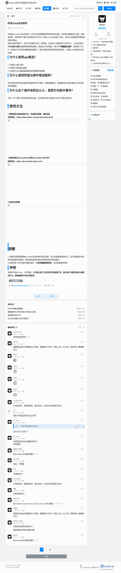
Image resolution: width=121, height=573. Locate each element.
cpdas (15, 355)
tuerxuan (16, 420)
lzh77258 (16, 459)
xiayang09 (16, 479)
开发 (66, 8)
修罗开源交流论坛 (99, 93)
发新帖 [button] (109, 8)
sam (14, 469)
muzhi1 (15, 342)
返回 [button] (46, 556)
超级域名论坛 (104, 82)
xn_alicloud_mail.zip (21, 285)
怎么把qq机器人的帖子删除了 (18, 318)
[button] (79, 327)
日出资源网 (97, 76)
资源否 (15, 508)
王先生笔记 (107, 100)
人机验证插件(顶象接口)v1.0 (101, 63)
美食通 (105, 86)
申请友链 (110, 70)
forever (102, 24)
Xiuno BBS (17, 565)
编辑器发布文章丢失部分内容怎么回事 (22, 312)
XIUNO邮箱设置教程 (15, 308)
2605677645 (17, 332)
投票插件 (95, 48)
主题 (57, 8)
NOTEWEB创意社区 (100, 79)
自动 (100, 2)
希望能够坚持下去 (14, 315)
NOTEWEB (15, 567)
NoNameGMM (18, 521)
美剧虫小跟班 (17, 449)
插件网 (105, 96)
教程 (38, 8)
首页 (11, 8)
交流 (20, 8)
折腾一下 (96, 86)
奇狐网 (95, 103)
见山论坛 (96, 96)
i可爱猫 (95, 89)
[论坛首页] (8, 16)
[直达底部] (109, 560)
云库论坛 (96, 100)
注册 (114, 2)
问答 (29, 8)
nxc (14, 411)
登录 (107, 2)
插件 (48, 8)
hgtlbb (15, 535)
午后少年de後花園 (99, 106)
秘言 (94, 82)
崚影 (14, 489)
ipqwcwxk (16, 498)
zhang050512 (17, 401)
